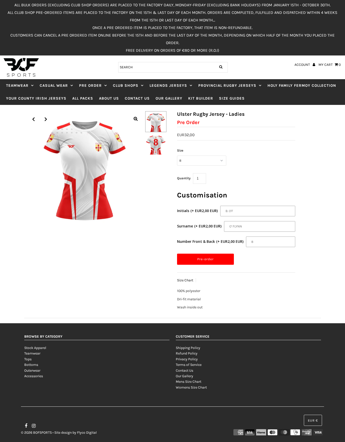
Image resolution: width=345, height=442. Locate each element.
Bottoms (31, 365)
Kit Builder (200, 98)
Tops (28, 359)
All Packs (82, 98)
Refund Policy (187, 353)
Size (180, 150)
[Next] (46, 119)
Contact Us (137, 98)
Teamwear (17, 85)
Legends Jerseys (168, 85)
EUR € (313, 420)
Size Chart (185, 280)
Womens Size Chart (191, 387)
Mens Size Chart (188, 381)
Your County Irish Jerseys (36, 98)
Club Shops (125, 85)
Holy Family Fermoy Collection (301, 85)
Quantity (184, 178)
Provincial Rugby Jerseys (227, 85)
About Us (109, 98)
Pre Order (90, 85)
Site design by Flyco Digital (75, 432)
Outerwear (32, 370)
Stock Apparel (35, 348)
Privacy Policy (187, 359)
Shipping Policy (188, 348)
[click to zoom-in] (135, 119)
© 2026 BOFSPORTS (36, 432)
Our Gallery (169, 98)
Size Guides (232, 98)
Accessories (33, 376)
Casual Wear (54, 85)
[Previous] (33, 119)
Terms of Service (189, 365)
